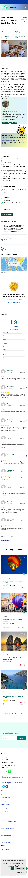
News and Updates (5, 808)
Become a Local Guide (6, 825)
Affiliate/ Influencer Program (7, 828)
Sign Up (25, 1)
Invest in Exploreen (5, 842)
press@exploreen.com (8, 140)
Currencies (3, 851)
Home (2, 794)
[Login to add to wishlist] (24, 43)
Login (21, 1)
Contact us (3, 814)
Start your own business (6, 832)
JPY (16, 1)
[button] (26, 7)
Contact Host (14, 122)
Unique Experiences (5, 801)
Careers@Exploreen (5, 838)
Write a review (5, 540)
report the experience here (14, 302)
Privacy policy (20, 872)
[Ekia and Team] (24, 574)
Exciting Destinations (5, 797)
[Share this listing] (20, 43)
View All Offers (6, 122)
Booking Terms (4, 811)
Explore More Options (7, 214)
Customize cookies (20, 868)
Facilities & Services (5, 804)
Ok (12, 868)
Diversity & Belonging (6, 835)
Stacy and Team (6, 109)
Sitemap (4, 857)
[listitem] (14, 574)
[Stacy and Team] (24, 650)
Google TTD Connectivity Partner (8, 821)
